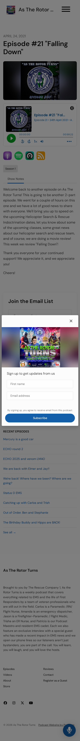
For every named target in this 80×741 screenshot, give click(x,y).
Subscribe (40, 418)
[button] (71, 321)
